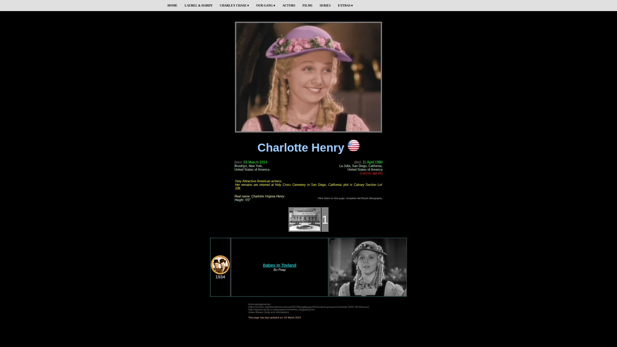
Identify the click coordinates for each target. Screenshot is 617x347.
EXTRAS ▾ (345, 5)
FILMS (307, 5)
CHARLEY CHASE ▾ (234, 5)
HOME (172, 5)
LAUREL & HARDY (199, 5)
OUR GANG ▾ (265, 5)
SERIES (325, 5)
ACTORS (288, 5)
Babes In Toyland (279, 265)
